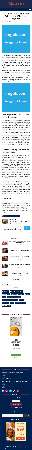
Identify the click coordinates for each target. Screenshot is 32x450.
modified (17, 297)
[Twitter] (10, 391)
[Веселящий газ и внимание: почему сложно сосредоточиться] (5, 244)
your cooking (6, 305)
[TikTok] (14, 391)
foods (17, 216)
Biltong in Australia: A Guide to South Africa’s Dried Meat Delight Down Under (20, 257)
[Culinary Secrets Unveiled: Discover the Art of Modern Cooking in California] (5, 275)
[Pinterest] (17, 391)
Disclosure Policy (17, 446)
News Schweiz (6, 300)
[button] (30, 9)
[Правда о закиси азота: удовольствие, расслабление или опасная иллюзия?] (5, 252)
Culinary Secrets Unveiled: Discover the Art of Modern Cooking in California (19, 272)
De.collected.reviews (17, 294)
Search (27, 415)
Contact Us (8, 446)
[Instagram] (6, 391)
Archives (4, 283)
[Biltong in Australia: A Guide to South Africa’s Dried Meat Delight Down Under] (5, 259)
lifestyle (10, 297)
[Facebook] (3, 391)
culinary (19, 291)
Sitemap (24, 446)
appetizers (5, 291)
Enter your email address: (16, 398)
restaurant (5, 303)
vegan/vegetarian (20, 303)
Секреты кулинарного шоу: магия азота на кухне (19, 265)
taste (12, 303)
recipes (21, 300)
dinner (27, 294)
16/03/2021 (5, 21)
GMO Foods (19, 407)
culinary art (9, 216)
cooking (12, 291)
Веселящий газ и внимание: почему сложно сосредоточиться (19, 242)
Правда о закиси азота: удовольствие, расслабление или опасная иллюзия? (20, 249)
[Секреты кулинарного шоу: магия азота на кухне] (5, 267)
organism (14, 300)
